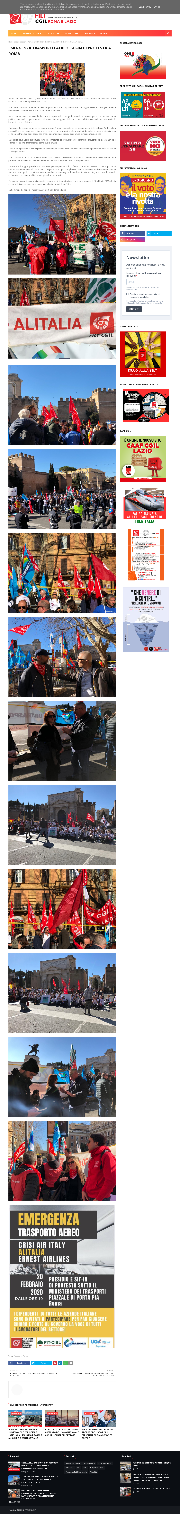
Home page (13, 42)
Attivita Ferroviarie (73, 1463)
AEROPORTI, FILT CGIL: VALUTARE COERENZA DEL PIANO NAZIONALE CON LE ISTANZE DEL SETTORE (62, 1432)
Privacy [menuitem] (103, 33)
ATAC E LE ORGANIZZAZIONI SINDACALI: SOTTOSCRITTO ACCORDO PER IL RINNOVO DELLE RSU (39, 1479)
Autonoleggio (89, 1463)
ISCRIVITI (134, 309)
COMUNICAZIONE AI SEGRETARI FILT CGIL (151, 1488)
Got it (157, 7)
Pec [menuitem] (76, 33)
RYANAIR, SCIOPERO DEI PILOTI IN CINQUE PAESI (152, 1464)
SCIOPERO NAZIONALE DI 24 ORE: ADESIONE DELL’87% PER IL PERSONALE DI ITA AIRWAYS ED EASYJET (98, 1433)
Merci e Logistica (104, 1463)
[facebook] (132, 233)
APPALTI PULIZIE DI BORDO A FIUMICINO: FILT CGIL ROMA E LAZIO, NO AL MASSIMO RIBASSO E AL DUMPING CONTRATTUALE (25, 1433)
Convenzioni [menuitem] (89, 33)
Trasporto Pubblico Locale (76, 1472)
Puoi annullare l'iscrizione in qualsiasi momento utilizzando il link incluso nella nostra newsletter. (144, 302)
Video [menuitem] (68, 33)
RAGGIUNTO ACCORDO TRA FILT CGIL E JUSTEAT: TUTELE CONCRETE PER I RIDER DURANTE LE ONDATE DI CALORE (151, 1477)
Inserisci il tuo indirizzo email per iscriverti (143, 274)
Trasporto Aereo (26, 42)
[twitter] (159, 233)
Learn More (145, 7)
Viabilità (93, 1472)
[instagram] (132, 239)
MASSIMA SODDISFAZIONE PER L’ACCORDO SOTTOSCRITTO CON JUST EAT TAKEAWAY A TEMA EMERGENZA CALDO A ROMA (38, 1494)
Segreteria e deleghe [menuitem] (30, 33)
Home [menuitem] (13, 33)
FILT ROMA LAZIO (29, 1510)
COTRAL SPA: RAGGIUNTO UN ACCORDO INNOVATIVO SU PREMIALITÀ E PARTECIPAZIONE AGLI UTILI (39, 1466)
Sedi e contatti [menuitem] (53, 33)
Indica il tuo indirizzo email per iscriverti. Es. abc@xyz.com (143, 288)
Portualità (69, 1467)
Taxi (84, 1467)
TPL (78, 1467)
